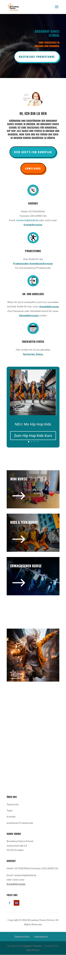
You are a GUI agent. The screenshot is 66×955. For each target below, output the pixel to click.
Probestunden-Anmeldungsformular (33, 263)
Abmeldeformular (29, 315)
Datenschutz (22, 936)
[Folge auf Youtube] (16, 903)
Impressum (41, 936)
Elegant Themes (32, 945)
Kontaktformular (33, 224)
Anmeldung (33, 168)
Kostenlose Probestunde (37, 56)
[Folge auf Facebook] (9, 903)
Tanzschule (12, 804)
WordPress (33, 950)
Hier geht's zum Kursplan (33, 152)
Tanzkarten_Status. (33, 354)
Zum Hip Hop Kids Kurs (33, 435)
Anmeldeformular (49, 306)
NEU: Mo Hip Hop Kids (33, 424)
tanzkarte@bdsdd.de (27, 220)
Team (9, 810)
